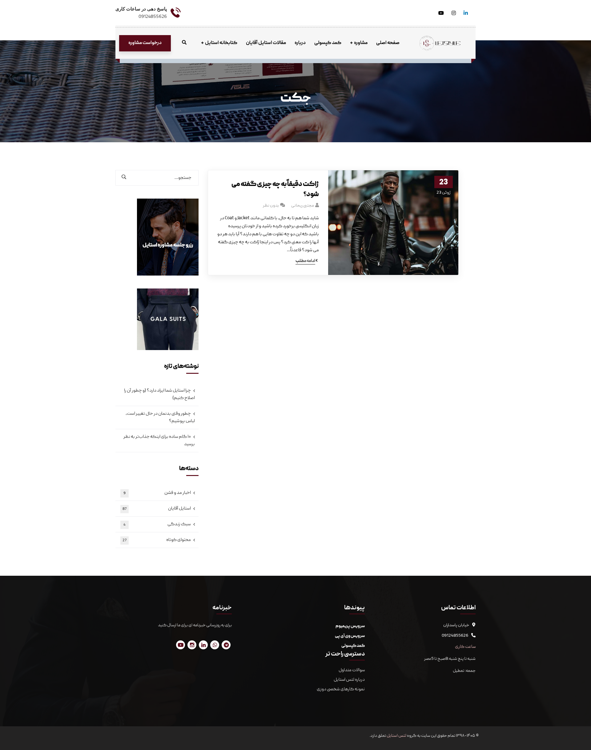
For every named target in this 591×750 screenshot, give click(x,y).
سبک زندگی (157, 524)
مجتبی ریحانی (302, 206)
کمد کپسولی (353, 646)
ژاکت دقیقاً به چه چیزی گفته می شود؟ (275, 190)
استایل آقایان (157, 508)
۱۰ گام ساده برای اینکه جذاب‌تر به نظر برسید (159, 440)
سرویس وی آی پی (350, 636)
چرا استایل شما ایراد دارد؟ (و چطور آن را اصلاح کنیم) (159, 394)
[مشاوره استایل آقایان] (440, 43)
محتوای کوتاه (157, 540)
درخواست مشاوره (145, 43)
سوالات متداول (351, 670)
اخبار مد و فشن (157, 493)
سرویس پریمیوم (350, 626)
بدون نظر (271, 206)
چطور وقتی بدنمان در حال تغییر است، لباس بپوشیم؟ (160, 417)
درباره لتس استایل (349, 679)
